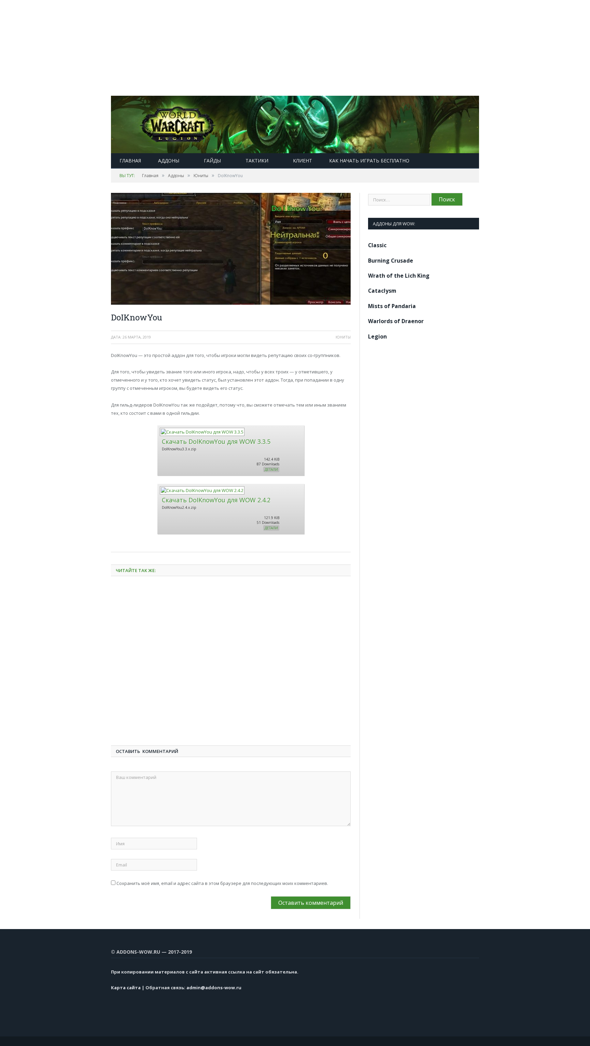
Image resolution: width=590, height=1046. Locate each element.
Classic (377, 245)
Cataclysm (382, 290)
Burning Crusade (390, 260)
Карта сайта (126, 987)
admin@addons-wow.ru (213, 987)
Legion (377, 336)
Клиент (302, 160)
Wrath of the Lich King (399, 275)
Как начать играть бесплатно (369, 160)
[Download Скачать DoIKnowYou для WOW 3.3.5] (201, 432)
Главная (130, 160)
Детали (271, 469)
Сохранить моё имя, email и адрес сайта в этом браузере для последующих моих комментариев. (222, 883)
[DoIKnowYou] (231, 249)
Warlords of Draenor (396, 321)
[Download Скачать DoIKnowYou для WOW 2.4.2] (201, 490)
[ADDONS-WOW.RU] (295, 123)
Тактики (256, 160)
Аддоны (168, 160)
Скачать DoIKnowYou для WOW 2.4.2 (216, 500)
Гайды (212, 160)
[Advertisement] (205, 48)
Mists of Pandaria (392, 306)
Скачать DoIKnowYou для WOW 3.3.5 (216, 441)
